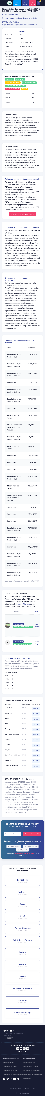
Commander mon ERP (32, 834)
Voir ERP (35, 708)
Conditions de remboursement (13, 1074)
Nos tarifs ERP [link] (28, 1079)
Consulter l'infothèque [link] (30, 1066)
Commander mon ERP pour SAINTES (22, 214)
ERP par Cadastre (31, 846)
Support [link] (26, 1088)
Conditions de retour (10, 1070)
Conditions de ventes (10, 1066)
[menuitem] (5, 14)
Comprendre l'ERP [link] (29, 1062)
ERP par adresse (14, 846)
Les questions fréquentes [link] (31, 1070)
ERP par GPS (23, 850)
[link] (17, 3)
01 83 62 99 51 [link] (8, 1038)
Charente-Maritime (22, 604)
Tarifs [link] (33, 1088)
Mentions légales (8, 1062)
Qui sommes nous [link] (15, 1088)
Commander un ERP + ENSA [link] (32, 1074)
